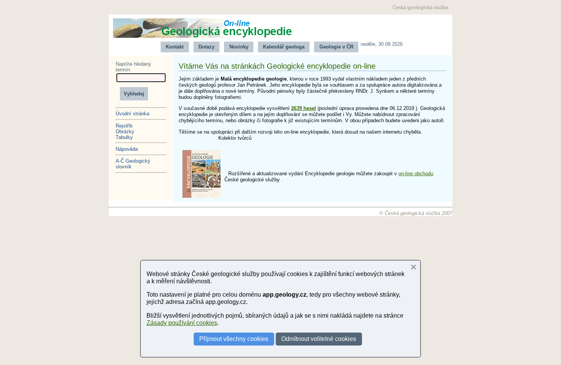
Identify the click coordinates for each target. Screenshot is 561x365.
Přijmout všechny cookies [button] (233, 339)
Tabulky (124, 137)
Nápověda (127, 149)
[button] (414, 267)
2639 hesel (303, 108)
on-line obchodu (415, 173)
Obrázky (125, 131)
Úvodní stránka (132, 113)
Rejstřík (124, 126)
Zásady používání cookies (182, 323)
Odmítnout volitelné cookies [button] (318, 339)
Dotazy (206, 47)
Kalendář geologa (284, 47)
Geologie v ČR (336, 47)
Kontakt (175, 47)
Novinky (238, 47)
